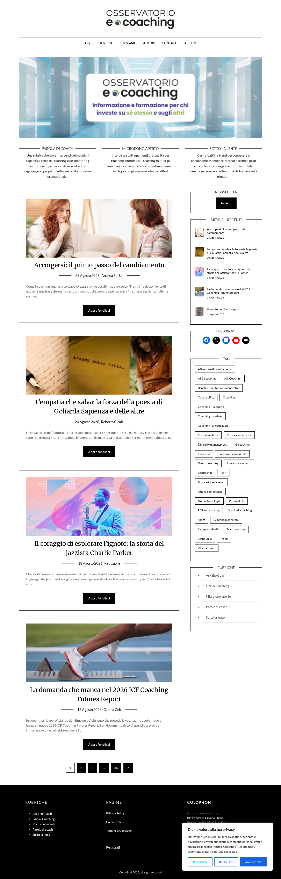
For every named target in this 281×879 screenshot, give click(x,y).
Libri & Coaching (217, 586)
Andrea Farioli (112, 275)
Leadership (205, 472)
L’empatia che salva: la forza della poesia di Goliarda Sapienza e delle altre (232, 250)
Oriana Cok (112, 709)
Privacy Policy (115, 813)
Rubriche (105, 43)
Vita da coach (206, 548)
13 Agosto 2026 (89, 709)
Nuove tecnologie (209, 501)
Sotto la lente (215, 617)
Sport (201, 519)
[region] (227, 847)
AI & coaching (207, 378)
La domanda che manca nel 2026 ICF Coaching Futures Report (230, 290)
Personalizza (200, 862)
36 (116, 768)
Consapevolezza (208, 435)
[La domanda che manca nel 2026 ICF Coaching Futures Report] (199, 291)
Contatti (170, 43)
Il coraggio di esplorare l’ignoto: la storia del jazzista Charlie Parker (228, 270)
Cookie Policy (115, 822)
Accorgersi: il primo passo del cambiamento (99, 265)
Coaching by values (210, 416)
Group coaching (208, 463)
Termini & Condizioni (119, 830)
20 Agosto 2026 (87, 422)
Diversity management (212, 444)
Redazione (112, 563)
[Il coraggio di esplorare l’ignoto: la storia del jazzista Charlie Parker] (199, 271)
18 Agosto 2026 (90, 563)
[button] (25, 97)
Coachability (206, 397)
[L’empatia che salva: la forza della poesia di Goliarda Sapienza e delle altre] (199, 252)
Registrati (113, 847)
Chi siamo (128, 43)
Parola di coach (216, 607)
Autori (149, 43)
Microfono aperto (218, 596)
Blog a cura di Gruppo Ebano (205, 818)
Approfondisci (99, 310)
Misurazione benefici (211, 482)
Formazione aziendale (232, 454)
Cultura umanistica (239, 435)
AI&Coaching (232, 378)
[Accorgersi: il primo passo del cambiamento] (199, 232)
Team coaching (235, 529)
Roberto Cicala (112, 422)
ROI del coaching (208, 510)
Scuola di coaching (240, 510)
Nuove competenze (210, 491)
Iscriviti (226, 203)
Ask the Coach (216, 575)
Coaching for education (213, 425)
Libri (223, 472)
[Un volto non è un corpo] (199, 311)
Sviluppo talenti (208, 529)
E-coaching (242, 444)
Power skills (236, 501)
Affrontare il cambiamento (215, 369)
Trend (224, 538)
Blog (85, 43)
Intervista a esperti (239, 463)
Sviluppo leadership (226, 519)
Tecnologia (205, 538)
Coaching (229, 397)
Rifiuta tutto (226, 862)
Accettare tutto (253, 862)
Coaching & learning (211, 407)
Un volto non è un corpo (222, 309)
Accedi (190, 43)
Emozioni (204, 454)
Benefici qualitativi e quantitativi (218, 388)
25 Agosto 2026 (87, 275)
